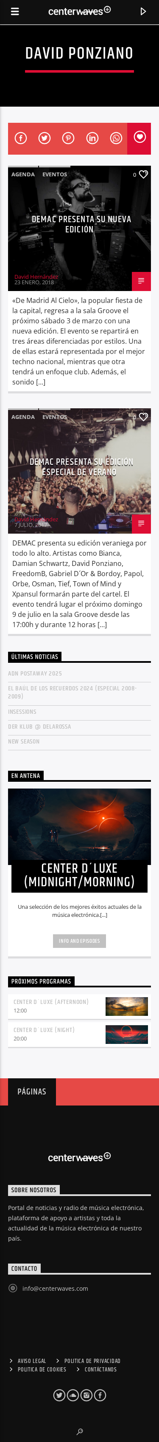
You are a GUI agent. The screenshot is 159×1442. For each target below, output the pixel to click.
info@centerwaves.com (55, 1288)
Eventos (54, 174)
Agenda (23, 174)
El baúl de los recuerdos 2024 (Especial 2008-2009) (72, 692)
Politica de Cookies (42, 1369)
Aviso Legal (32, 1361)
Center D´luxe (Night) (44, 1030)
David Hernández (36, 276)
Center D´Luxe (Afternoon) (51, 1002)
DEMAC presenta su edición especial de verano (82, 467)
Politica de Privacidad (92, 1361)
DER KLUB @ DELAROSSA (39, 727)
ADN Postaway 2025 (35, 674)
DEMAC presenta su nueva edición (81, 224)
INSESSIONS (22, 712)
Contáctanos (101, 1369)
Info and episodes (79, 941)
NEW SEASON (24, 742)
